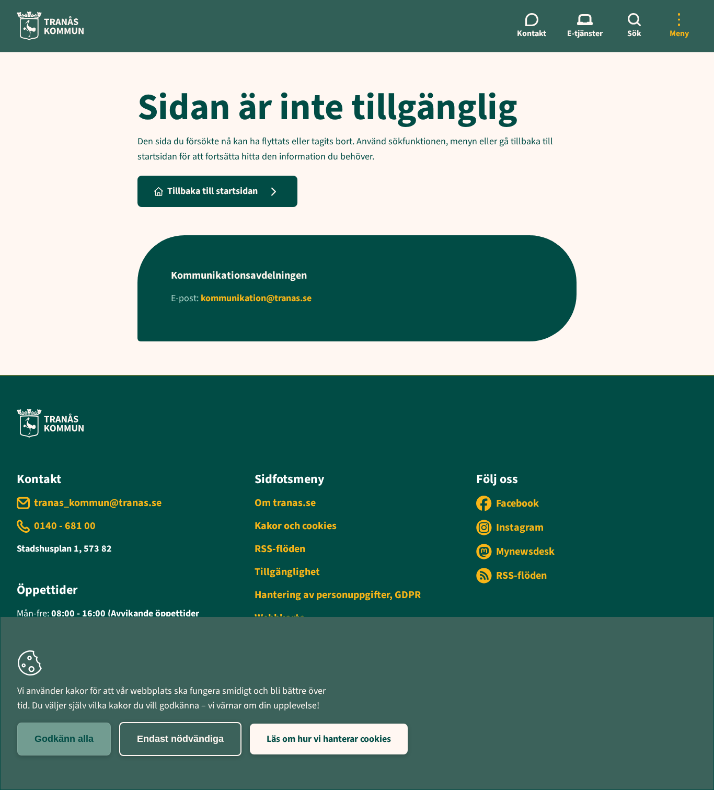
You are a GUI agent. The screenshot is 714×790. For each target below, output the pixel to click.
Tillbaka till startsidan (212, 191)
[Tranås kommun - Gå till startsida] (50, 26)
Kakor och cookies (296, 526)
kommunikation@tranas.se (256, 298)
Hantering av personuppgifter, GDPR (338, 595)
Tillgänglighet (287, 572)
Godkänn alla (64, 739)
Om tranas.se (285, 503)
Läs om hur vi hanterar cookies (329, 739)
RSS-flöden (280, 549)
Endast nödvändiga (180, 739)
